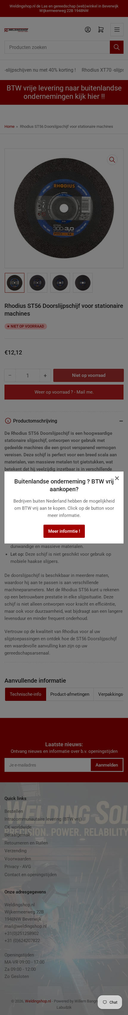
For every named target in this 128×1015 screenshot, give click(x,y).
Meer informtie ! (64, 531)
